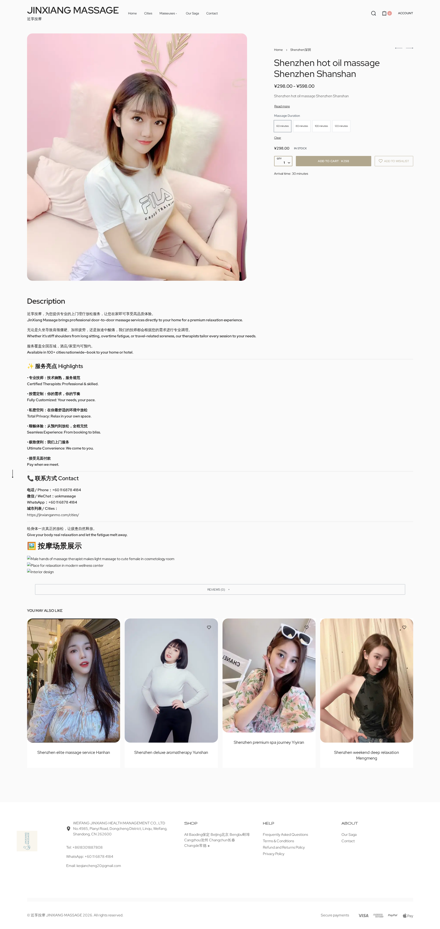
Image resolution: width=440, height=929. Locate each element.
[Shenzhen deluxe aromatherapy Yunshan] (171, 680)
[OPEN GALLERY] (137, 157)
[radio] (282, 126)
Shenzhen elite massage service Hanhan (73, 752)
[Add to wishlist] (111, 627)
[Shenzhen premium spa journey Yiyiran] (268, 675)
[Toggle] (282, 106)
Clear (277, 138)
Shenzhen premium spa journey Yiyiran (269, 742)
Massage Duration (287, 116)
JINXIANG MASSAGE (73, 10)
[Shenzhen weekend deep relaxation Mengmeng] (366, 680)
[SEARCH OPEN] (373, 13)
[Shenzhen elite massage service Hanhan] (73, 680)
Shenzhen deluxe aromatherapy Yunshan (171, 752)
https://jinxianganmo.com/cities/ (53, 514)
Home (278, 50)
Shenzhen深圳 (300, 50)
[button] (220, 589)
